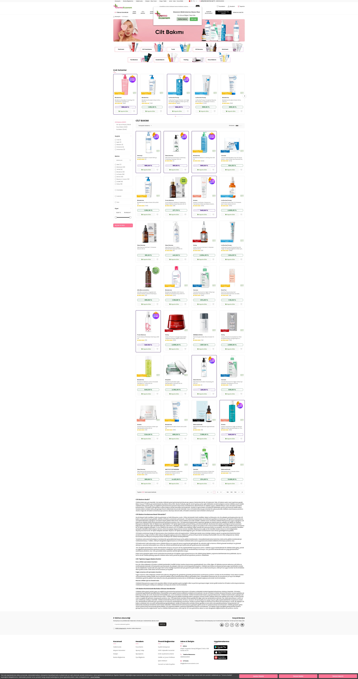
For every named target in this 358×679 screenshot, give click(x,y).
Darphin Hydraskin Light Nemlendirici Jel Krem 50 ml (173, 382)
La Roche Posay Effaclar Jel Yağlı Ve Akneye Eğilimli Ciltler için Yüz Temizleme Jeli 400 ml (179, 101)
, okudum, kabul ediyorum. (128, 628)
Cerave (223, 155)
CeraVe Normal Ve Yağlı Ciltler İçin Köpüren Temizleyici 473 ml (231, 382)
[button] (175, 116)
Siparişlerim (139, 654)
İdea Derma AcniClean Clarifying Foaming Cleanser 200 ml (175, 158)
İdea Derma (169, 155)
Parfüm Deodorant (209, 12)
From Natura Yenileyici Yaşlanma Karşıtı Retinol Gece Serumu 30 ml (175, 203)
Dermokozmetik (238, 12)
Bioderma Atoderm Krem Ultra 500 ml (151, 101)
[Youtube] (222, 626)
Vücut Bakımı (121, 127)
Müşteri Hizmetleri (119, 650)
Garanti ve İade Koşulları (166, 664)
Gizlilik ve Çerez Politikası (166, 657)
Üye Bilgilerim (140, 657)
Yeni (118, 202)
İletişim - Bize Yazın (151, 1)
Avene (195, 200)
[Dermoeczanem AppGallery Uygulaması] (224, 658)
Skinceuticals (197, 424)
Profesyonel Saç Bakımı (223, 12)
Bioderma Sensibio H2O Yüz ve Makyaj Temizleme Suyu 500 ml (175, 293)
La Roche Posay (174, 97)
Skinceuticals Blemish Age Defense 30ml (203, 427)
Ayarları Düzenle (258, 676)
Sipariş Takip (140, 650)
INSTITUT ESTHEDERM (172, 469)
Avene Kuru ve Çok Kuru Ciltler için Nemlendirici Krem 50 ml (147, 427)
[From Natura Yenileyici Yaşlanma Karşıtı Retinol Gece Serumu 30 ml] (176, 187)
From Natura (169, 200)
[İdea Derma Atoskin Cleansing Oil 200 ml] (204, 366)
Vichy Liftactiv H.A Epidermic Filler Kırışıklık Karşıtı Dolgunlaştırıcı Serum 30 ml (231, 337)
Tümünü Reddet (298, 676)
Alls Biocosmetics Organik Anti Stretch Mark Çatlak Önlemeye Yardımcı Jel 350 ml (146, 293)
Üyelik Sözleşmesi (164, 647)
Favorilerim (139, 647)
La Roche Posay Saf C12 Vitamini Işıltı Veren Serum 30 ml (231, 203)
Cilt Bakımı (143, 12)
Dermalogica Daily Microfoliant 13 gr (203, 337)
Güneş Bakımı (152, 12)
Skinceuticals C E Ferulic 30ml (230, 471)
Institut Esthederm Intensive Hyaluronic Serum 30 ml (173, 472)
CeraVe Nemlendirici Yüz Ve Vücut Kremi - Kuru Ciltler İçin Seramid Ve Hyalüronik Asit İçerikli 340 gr (231, 158)
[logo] (122, 6)
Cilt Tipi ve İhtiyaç (123, 124)
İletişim (115, 654)
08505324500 (185, 657)
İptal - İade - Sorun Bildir (176, 1)
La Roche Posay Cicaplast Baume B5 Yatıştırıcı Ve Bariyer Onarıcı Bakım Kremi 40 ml (205, 101)
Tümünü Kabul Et (337, 676)
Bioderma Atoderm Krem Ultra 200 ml (231, 101)
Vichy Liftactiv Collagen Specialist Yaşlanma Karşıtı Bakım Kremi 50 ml (175, 337)
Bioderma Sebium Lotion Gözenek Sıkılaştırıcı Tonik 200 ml (147, 382)
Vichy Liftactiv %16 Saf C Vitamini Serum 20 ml (203, 248)
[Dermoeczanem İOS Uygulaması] (224, 652)
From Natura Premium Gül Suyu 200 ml (148, 337)
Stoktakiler (120, 190)
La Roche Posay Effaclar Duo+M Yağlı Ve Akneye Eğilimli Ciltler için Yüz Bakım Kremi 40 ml (231, 248)
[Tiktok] (237, 626)
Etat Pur (224, 290)
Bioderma (118, 97)
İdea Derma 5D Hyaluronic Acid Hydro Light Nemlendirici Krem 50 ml (147, 472)
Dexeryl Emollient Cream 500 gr (147, 158)
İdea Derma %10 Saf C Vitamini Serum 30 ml (146, 248)
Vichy (195, 245)
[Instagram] (242, 626)
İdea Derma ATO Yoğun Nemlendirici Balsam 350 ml (173, 248)
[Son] (242, 492)
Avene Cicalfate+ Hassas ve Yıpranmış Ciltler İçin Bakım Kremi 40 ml (203, 203)
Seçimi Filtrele (120, 225)
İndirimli (119, 196)
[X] (227, 626)
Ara (197, 6)
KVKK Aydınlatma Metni (166, 654)
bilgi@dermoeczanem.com (189, 663)
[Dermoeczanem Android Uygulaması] (224, 647)
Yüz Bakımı (121, 129)
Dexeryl (139, 155)
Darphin (168, 380)
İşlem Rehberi (162, 661)
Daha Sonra (182, 19)
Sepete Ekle (124, 111)
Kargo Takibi (163, 1)
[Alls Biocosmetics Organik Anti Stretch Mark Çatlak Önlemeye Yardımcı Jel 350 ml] (148, 277)
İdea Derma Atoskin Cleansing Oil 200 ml (203, 382)
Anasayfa (117, 1)
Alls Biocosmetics (143, 290)
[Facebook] (232, 626)
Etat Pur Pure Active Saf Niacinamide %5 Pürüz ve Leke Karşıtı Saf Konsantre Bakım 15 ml (231, 293)
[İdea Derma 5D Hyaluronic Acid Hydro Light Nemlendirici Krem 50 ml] (148, 456)
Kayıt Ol (162, 624)
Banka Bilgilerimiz (128, 1)
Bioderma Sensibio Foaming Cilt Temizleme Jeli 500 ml (124, 101)
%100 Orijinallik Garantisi (166, 650)
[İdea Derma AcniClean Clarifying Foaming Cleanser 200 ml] (176, 142)
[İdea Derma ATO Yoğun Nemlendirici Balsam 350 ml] (176, 232)
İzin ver (193, 19)
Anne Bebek (134, 12)
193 (231, 492)
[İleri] (239, 492)
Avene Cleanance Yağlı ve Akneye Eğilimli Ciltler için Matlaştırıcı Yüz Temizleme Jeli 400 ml (231, 427)
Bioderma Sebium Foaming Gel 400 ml (204, 158)
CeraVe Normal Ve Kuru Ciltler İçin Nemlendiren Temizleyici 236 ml (203, 472)
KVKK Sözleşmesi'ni (120, 628)
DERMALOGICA (198, 335)
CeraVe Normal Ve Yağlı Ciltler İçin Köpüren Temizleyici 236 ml (204, 293)
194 (235, 492)
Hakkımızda (139, 1)
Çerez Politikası (95, 677)
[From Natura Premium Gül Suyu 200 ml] (148, 321)
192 (228, 492)
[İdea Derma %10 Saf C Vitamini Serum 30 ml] (148, 232)
